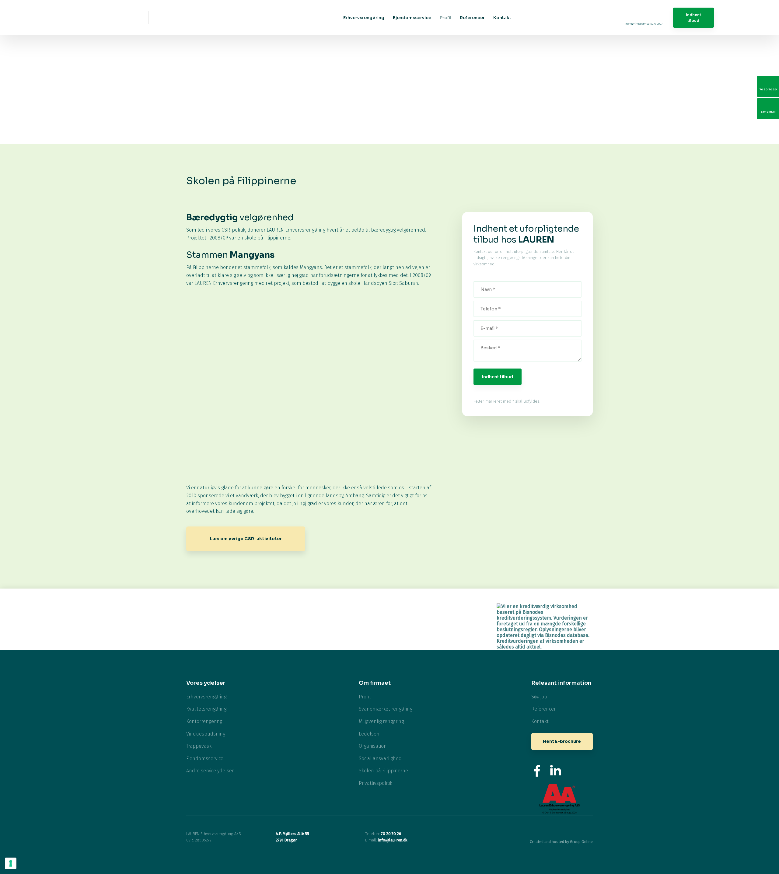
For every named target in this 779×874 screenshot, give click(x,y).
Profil (445, 17)
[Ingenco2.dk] (444, 612)
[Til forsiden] (99, 17)
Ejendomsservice (412, 17)
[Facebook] (537, 771)
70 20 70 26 (391, 833)
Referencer (472, 17)
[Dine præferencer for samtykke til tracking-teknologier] (10, 863)
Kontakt (502, 17)
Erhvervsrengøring (363, 17)
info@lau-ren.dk (392, 840)
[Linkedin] (556, 771)
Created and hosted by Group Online (561, 841)
